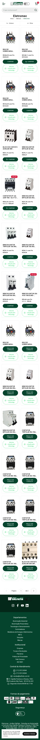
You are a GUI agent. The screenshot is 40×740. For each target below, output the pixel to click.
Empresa (20, 648)
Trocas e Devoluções (20, 651)
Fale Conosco (20, 659)
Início (12, 18)
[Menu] (4, 3)
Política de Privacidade (20, 656)
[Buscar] (35, 10)
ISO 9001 (20, 662)
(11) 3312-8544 (21, 670)
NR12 (20, 635)
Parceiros (20, 654)
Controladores (20, 629)
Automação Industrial (20, 621)
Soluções (20, 637)
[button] (10, 68)
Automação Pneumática (20, 624)
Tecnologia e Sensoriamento (20, 626)
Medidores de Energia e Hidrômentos (20, 632)
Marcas (18, 18)
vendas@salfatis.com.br (21, 676)
